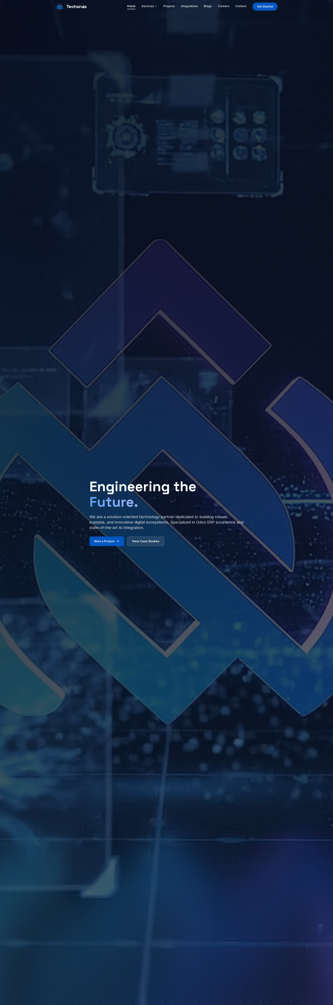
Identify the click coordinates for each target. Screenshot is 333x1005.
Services (148, 6)
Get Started (265, 6)
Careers (223, 6)
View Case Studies (145, 541)
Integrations (189, 6)
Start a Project (104, 541)
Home (131, 6)
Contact (240, 6)
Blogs (208, 6)
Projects (169, 6)
